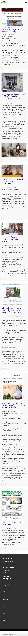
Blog (4, 613)
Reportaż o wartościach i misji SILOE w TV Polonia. (13, 95)
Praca (4, 606)
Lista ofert (5, 596)
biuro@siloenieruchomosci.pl (9, 572)
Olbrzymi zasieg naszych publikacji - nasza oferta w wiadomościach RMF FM (12, 310)
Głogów (5, 585)
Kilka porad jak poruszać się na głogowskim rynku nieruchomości (14, 181)
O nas (4, 603)
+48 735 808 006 (6, 570)
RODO (4, 624)
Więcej (4, 68)
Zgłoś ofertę (5, 599)
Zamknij (14, 633)
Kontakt (4, 620)
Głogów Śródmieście (7, 587)
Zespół (4, 617)
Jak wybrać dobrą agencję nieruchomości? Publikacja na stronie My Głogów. (13, 405)
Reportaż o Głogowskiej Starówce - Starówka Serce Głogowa (12, 239)
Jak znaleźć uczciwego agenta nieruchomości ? (13, 523)
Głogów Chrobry (12, 585)
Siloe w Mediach (6, 610)
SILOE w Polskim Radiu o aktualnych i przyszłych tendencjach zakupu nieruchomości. (11, 30)
